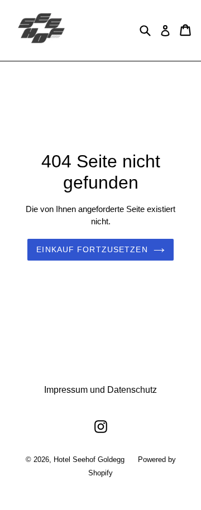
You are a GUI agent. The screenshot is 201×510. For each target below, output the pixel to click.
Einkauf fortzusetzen (91, 249)
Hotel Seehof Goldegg (89, 459)
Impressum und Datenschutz (100, 389)
